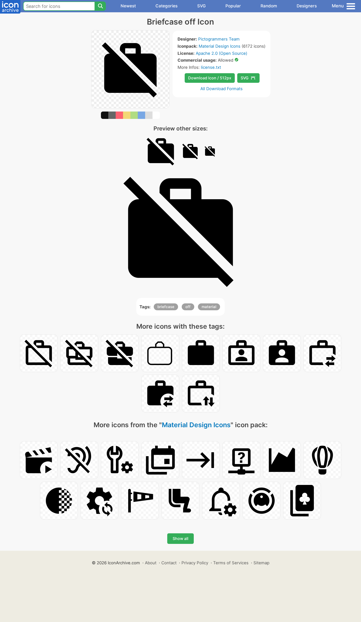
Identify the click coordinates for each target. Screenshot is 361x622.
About (150, 562)
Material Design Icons (219, 46)
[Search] (100, 6)
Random (269, 5)
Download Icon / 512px (209, 77)
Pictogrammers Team (219, 39)
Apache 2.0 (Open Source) (221, 53)
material (209, 306)
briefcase (165, 306)
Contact (169, 562)
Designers (307, 5)
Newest (128, 5)
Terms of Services (231, 562)
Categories (166, 5)
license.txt (211, 67)
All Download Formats (221, 88)
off (188, 306)
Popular (233, 5)
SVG (201, 5)
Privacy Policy (194, 562)
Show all (180, 538)
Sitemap (261, 562)
